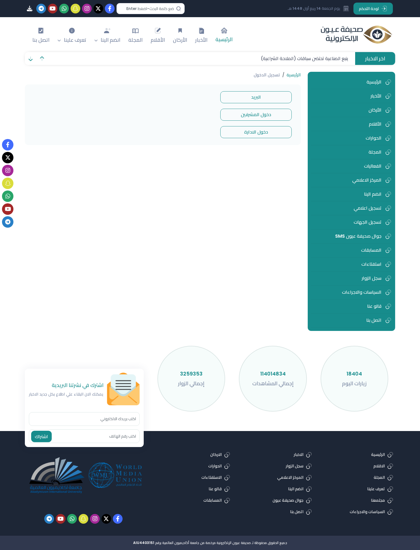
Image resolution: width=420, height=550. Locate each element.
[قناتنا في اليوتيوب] (7, 209)
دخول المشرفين (256, 114)
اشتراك (41, 436)
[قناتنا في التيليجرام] (7, 222)
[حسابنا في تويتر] (7, 157)
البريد (256, 97)
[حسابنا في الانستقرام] (7, 170)
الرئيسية (294, 75)
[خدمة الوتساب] (7, 196)
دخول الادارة (256, 132)
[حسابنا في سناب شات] (7, 183)
